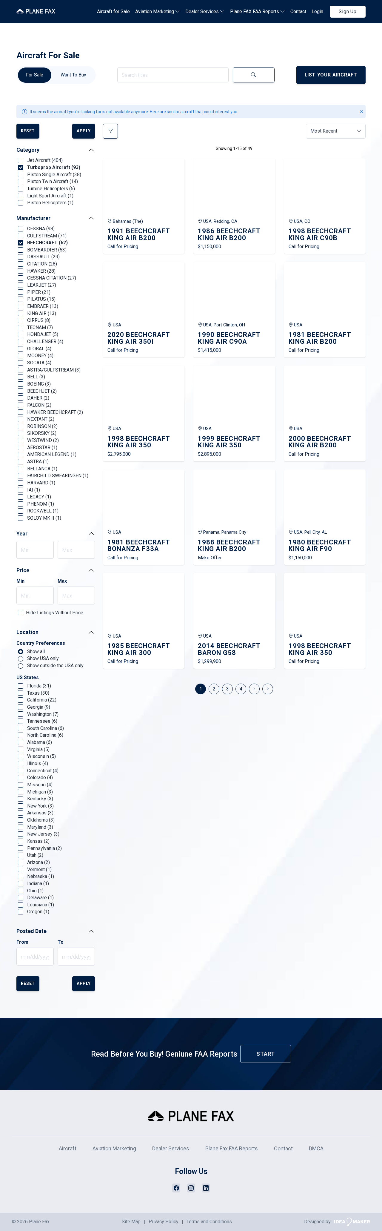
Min (20, 581)
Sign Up (348, 11)
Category (27, 150)
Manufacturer (33, 218)
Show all (35, 651)
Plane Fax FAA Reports (231, 1148)
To (61, 942)
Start (265, 1054)
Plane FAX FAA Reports (255, 11)
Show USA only (42, 658)
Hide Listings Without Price (54, 613)
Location (27, 632)
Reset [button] (28, 130)
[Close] (361, 111)
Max (62, 581)
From (22, 942)
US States (27, 677)
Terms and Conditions (209, 1221)
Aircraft (67, 1148)
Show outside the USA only (55, 665)
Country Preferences (40, 643)
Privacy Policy (163, 1221)
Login (317, 11)
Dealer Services (202, 11)
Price (22, 570)
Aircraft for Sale (113, 11)
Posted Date (31, 931)
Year (21, 533)
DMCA (316, 1148)
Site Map (131, 1221)
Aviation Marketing (155, 11)
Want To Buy (73, 75)
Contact (298, 11)
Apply (84, 130)
